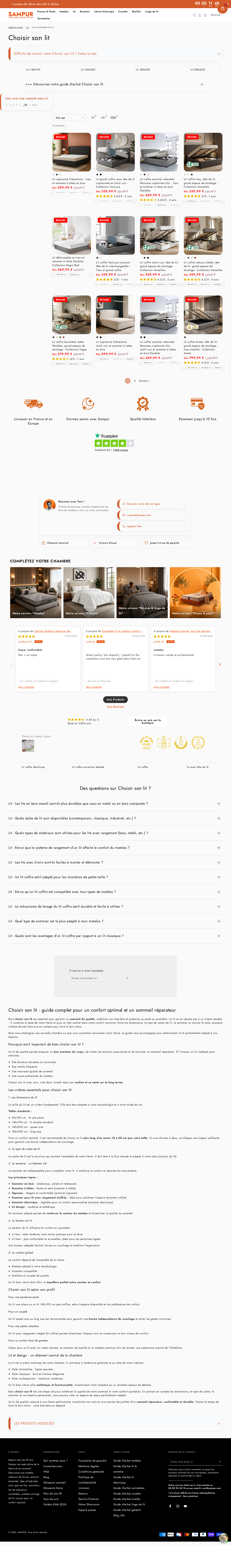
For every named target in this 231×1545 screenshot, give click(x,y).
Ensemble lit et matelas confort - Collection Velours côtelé (114, 633)
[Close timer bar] (227, 4)
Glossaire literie (53, 1488)
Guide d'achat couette (127, 1493)
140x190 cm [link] (74, 192)
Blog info (119, 1515)
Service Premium (88, 1499)
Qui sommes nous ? (55, 1461)
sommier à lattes (65, 1188)
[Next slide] (220, 664)
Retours (82, 1493)
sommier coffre (116, 1198)
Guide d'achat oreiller (126, 1499)
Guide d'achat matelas (127, 1461)
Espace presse (87, 1510)
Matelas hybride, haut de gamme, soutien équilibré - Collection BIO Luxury (182, 633)
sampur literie (15, 27)
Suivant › (144, 381)
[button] (194, 15)
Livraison (83, 1488)
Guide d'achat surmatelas (128, 1488)
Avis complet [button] (26, 687)
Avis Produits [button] (115, 699)
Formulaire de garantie (92, 1461)
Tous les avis (51, 1499)
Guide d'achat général (127, 1510)
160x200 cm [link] (75, 274)
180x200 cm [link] (220, 367)
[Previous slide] (11, 664)
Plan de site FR (52, 1493)
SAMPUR (22, 1532)
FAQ (46, 1472)
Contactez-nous (52, 1466)
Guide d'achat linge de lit (129, 1504)
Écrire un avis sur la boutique (148, 721)
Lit (27, 27)
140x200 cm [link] (87, 192)
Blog (46, 1477)
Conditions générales (91, 1472)
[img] (26, 636)
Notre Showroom (88, 1504)
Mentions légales (88, 1466)
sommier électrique (100, 1202)
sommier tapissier (65, 1193)
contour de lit (167, 1156)
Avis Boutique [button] (115, 706)
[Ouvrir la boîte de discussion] (223, 1538)
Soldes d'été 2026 (54, 1504)
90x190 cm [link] (60, 192)
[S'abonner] (128, 978)
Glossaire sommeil (54, 1483)
